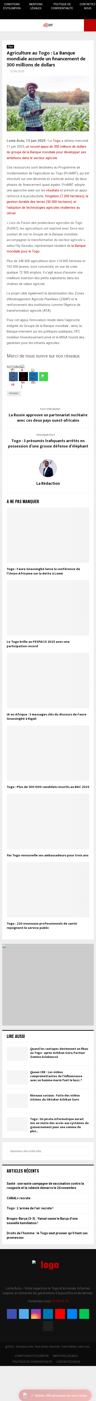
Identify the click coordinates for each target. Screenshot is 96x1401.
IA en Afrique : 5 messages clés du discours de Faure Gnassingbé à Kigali (46, 717)
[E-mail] (72, 1314)
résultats (52, 190)
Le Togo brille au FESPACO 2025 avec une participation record (38, 644)
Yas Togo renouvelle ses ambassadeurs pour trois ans (47, 855)
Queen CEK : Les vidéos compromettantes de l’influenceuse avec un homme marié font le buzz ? (56, 1076)
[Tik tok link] (64, 15)
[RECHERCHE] (84, 1151)
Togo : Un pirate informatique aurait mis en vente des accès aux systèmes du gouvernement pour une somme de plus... (59, 1125)
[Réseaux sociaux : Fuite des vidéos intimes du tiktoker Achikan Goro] (17, 1101)
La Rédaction (48, 483)
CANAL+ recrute (18, 1198)
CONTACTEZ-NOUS (88, 6)
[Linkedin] (48, 1314)
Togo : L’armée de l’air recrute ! (30, 1208)
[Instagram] (36, 1314)
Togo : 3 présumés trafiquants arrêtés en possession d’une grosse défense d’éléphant (48, 444)
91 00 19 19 (60, 1301)
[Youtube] (60, 1314)
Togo (10, 46)
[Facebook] (12, 1314)
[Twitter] (24, 1314)
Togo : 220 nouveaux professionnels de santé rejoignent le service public (42, 926)
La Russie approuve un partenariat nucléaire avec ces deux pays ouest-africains (48, 418)
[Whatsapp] (84, 1314)
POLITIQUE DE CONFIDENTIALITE (62, 6)
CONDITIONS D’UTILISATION (12, 6)
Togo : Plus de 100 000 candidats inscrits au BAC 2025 (48, 787)
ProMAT (14, 393)
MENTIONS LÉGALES (35, 6)
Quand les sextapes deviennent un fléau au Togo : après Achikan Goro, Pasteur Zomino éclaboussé (59, 1052)
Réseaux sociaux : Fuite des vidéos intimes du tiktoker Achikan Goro (55, 1097)
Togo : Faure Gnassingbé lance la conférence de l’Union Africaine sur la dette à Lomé (43, 571)
